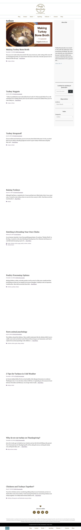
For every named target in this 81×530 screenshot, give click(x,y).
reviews (25, 243)
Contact (25, 16)
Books (31, 16)
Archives (57, 102)
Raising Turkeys (13, 190)
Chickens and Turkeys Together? (20, 487)
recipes (9, 61)
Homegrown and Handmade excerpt (20, 498)
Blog (19, 16)
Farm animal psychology (16, 332)
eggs (19, 243)
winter (12, 385)
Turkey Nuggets (13, 92)
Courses (56, 16)
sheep (19, 343)
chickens (13, 243)
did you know (10, 449)
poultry (22, 243)
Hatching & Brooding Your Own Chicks (22, 232)
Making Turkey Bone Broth (17, 50)
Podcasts (47, 16)
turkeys (12, 61)
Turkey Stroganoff (14, 133)
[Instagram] (38, 1)
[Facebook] (35, 1)
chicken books (11, 244)
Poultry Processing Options (17, 275)
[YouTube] (45, 1)
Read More (22, 58)
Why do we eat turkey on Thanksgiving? (23, 438)
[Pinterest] (41, 1)
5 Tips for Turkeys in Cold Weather (21, 374)
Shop (62, 16)
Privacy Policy (49, 524)
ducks (16, 243)
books (9, 243)
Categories (58, 114)
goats (16, 343)
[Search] (70, 91)
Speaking (39, 16)
